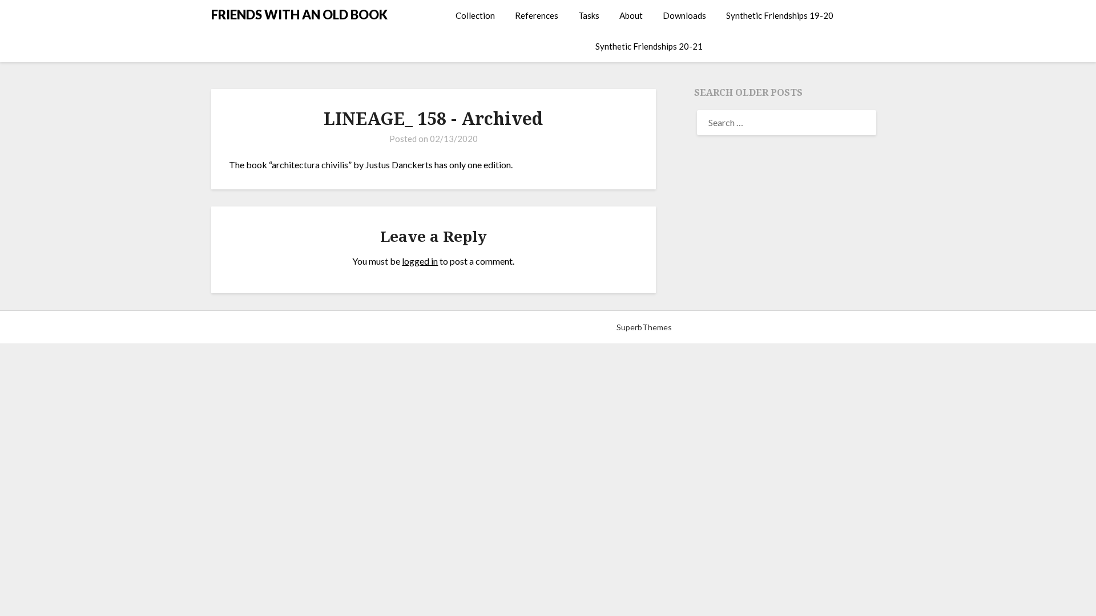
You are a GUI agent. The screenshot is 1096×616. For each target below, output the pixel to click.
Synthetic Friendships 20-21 (649, 46)
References (536, 15)
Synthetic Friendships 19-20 (779, 15)
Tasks (588, 15)
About (631, 15)
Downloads (684, 15)
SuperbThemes (644, 327)
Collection (475, 15)
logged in (420, 261)
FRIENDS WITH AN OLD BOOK (299, 14)
